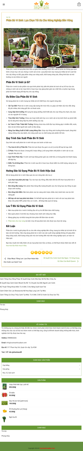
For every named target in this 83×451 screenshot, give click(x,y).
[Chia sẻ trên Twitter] (39, 252)
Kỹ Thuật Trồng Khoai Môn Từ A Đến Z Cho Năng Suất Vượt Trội (23, 287)
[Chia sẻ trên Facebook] (36, 252)
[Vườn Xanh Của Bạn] (41, 4)
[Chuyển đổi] (79, 365)
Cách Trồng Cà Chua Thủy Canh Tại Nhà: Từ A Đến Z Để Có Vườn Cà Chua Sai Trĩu (29, 295)
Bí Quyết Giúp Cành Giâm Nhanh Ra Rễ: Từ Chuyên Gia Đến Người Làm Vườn (27, 283)
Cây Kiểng (6, 365)
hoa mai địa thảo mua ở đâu (16, 246)
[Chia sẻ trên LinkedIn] (50, 252)
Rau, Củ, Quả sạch (9, 373)
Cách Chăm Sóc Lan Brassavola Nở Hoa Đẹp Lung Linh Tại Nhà (23, 291)
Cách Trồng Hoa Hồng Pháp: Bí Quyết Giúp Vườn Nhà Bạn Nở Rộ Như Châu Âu (28, 279)
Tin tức (2, 305)
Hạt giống (6, 369)
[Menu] (4, 4)
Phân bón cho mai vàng (16, 221)
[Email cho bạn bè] (43, 252)
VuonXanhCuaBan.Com (47, 448)
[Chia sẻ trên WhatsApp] (32, 252)
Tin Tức (8, 17)
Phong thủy (4, 309)
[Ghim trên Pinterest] (47, 252)
